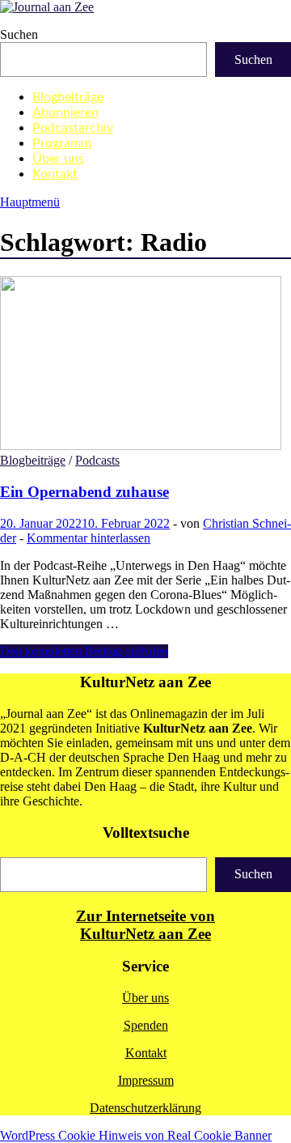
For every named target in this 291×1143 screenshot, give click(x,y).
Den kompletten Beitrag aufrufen (84, 651)
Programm (61, 143)
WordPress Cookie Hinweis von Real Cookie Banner (136, 1135)
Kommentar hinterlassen (88, 538)
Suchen (19, 34)
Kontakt (55, 174)
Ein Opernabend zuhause (84, 491)
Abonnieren (65, 112)
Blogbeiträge (67, 97)
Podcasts (97, 460)
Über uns (58, 158)
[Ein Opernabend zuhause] (145, 364)
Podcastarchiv (72, 127)
